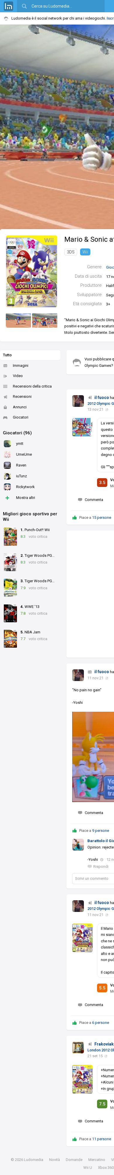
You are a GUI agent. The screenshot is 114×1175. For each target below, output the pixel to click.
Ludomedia (33, 1159)
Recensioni (22, 396)
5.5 (102, 988)
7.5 (102, 1104)
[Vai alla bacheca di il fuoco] (78, 401)
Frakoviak (104, 1044)
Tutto (7, 355)
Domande (74, 1159)
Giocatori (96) (17, 433)
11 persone (101, 1139)
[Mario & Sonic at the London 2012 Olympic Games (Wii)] (31, 271)
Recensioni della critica (32, 386)
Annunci (20, 407)
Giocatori (20, 417)
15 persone (101, 517)
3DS (71, 252)
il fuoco (101, 397)
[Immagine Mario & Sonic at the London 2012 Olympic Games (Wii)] (18, 320)
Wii (85, 252)
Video (18, 376)
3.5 (102, 482)
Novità (54, 1159)
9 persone (100, 830)
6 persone (100, 1022)
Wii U (87, 1167)
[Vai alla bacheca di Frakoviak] (78, 1047)
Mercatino (96, 1159)
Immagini (20, 365)
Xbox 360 (106, 1167)
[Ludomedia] (8, 6)
